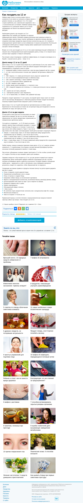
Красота (31, 8)
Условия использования (38, 499)
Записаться (74, 25)
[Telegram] (27, 208)
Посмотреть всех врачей (70, 54)
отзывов (71, 35)
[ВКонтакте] (15, 208)
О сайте (5, 500)
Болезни (5, 8)
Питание (23, 8)
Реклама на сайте (37, 496)
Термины (55, 8)
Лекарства (14, 8)
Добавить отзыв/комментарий (29, 220)
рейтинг (76, 22)
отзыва (71, 22)
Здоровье (45, 8)
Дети (38, 8)
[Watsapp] (23, 208)
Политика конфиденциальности (41, 501)
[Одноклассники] (19, 208)
